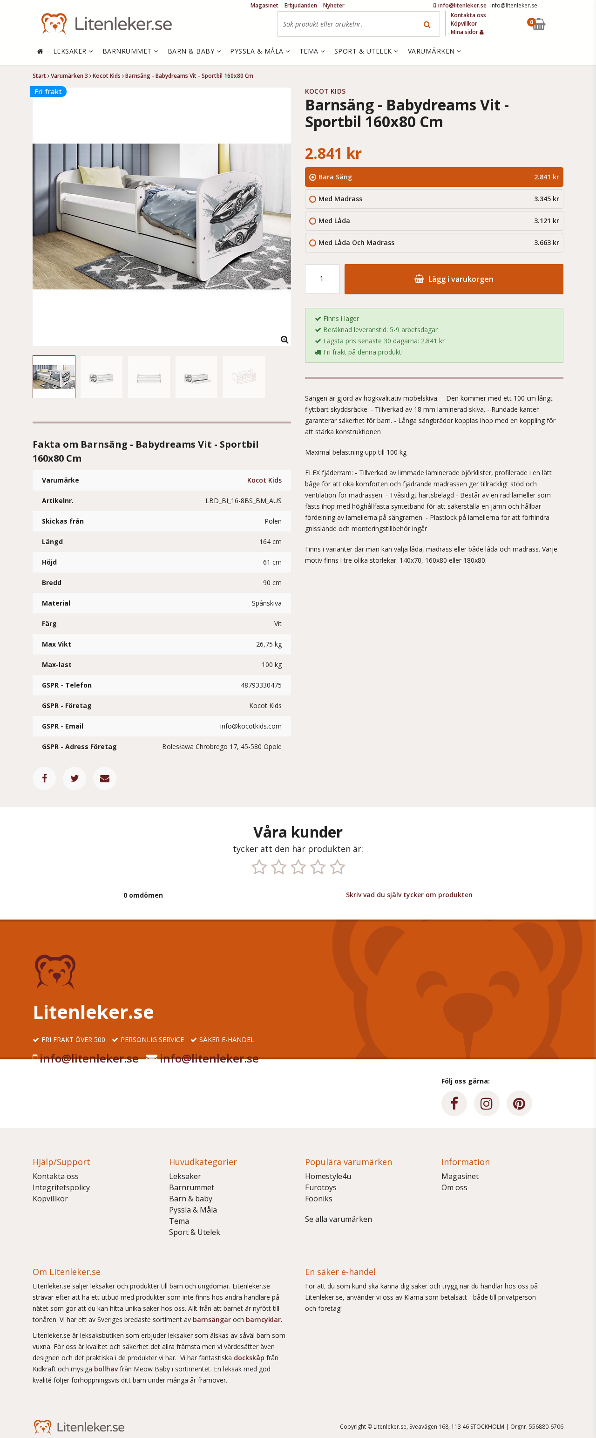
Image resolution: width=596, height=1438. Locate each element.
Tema (179, 1221)
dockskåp (250, 1357)
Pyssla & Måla (193, 1210)
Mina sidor (465, 32)
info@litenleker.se (89, 1058)
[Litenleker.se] (107, 24)
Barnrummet (191, 1187)
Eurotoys (321, 1187)
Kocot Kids (264, 480)
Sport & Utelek (194, 1232)
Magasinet (460, 1176)
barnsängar (212, 1319)
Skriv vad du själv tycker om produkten (409, 894)
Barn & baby (190, 1198)
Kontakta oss (56, 1176)
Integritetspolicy (61, 1187)
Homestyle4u (328, 1176)
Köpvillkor (50, 1198)
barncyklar (263, 1319)
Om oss (454, 1187)
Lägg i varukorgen (460, 279)
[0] (560, 24)
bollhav (107, 1368)
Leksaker (185, 1176)
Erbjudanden (300, 5)
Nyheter (334, 5)
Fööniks (318, 1198)
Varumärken (432, 51)
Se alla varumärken (338, 1219)
